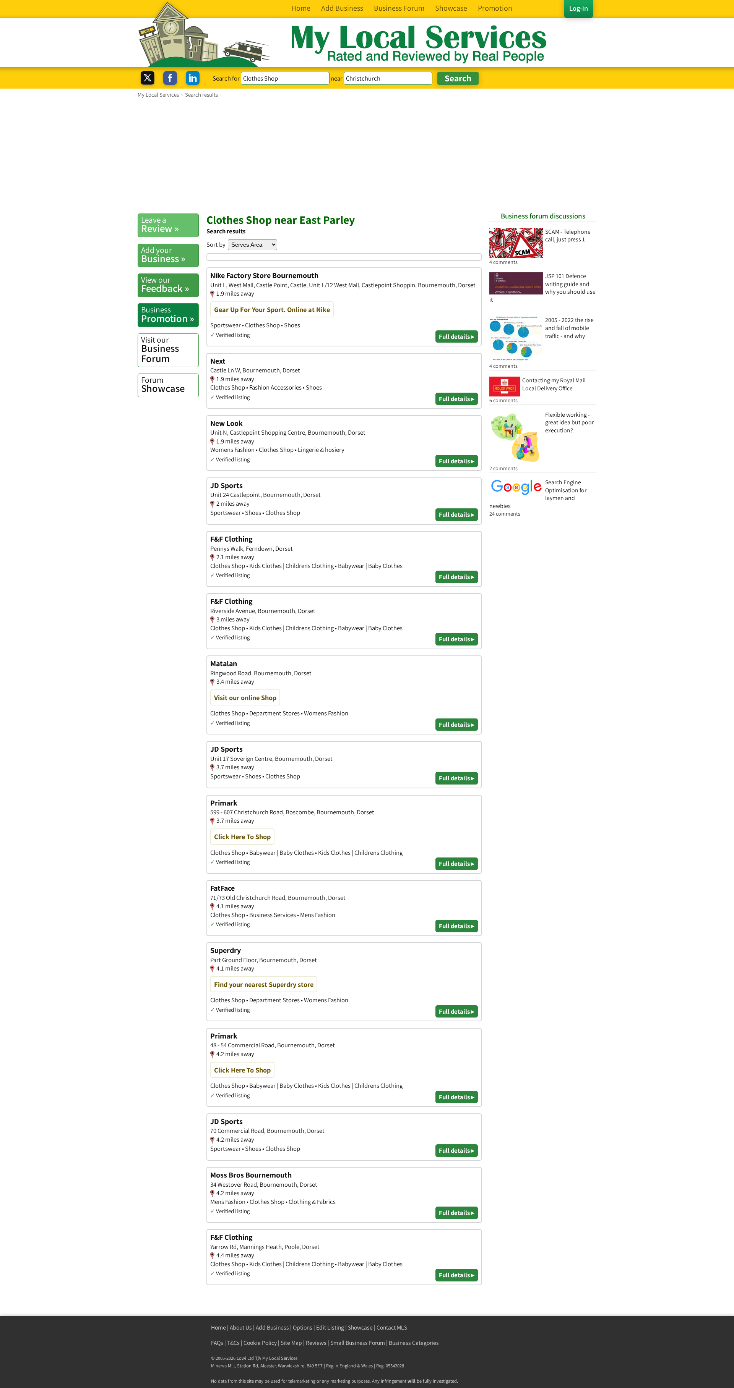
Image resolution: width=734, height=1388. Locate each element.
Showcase (163, 384)
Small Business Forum (357, 1342)
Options (302, 1327)
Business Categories (414, 1342)
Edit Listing (330, 1327)
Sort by (216, 244)
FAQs (217, 1342)
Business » (163, 254)
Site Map (291, 1342)
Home (218, 1327)
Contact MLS (392, 1327)
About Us (241, 1327)
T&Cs (233, 1342)
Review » (160, 224)
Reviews (316, 1342)
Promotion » (167, 314)
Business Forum (160, 349)
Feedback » (165, 284)
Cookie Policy (260, 1342)
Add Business (272, 1327)
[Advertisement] (367, 155)
